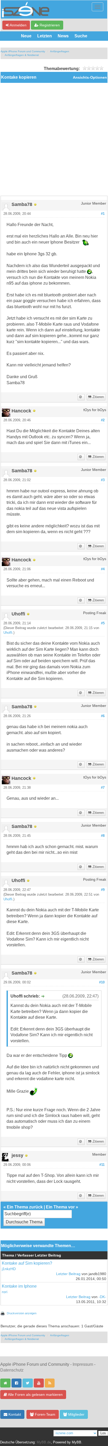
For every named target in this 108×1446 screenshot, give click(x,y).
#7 (103, 788)
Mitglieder (75, 1414)
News (63, 36)
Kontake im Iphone (19, 1286)
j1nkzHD (9, 1269)
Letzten (44, 36)
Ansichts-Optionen (90, 77)
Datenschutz (12, 1370)
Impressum (83, 1364)
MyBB (76, 1442)
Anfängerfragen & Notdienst (22, 55)
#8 (103, 836)
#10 (102, 982)
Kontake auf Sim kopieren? (27, 1263)
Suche (80, 36)
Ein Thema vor (60, 1207)
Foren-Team (44, 1414)
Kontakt (14, 1414)
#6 (103, 716)
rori (4, 1292)
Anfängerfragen (59, 51)
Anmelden (17, 25)
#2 (103, 420)
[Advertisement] (54, 139)
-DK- (102, 1297)
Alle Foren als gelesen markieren (35, 1394)
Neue (26, 36)
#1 (103, 214)
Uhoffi (7, 633)
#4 (103, 569)
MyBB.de (44, 1442)
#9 (103, 890)
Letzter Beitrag (68, 1274)
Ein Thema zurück (25, 1207)
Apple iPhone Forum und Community (23, 51)
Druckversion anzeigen (21, 1313)
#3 (103, 480)
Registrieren (49, 25)
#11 (102, 1165)
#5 (103, 623)
